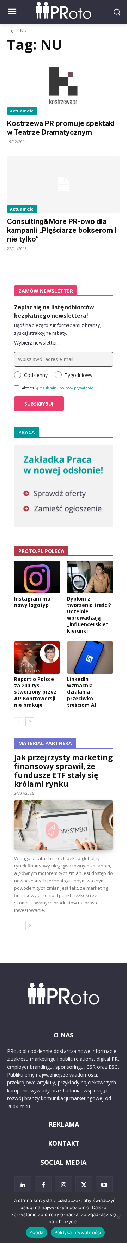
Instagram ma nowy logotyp (32, 601)
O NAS (63, 1035)
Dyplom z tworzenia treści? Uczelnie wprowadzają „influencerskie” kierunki (89, 614)
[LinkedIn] (22, 1184)
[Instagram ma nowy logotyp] (37, 577)
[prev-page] (18, 721)
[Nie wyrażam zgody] (118, 1217)
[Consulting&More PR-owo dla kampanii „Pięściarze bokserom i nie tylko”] (63, 184)
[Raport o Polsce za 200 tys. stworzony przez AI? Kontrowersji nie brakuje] (37, 657)
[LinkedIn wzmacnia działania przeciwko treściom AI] (90, 657)
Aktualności (22, 111)
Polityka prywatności (77, 1232)
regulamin (48, 387)
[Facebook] (43, 1184)
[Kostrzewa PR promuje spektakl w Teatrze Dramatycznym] (63, 86)
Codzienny (36, 375)
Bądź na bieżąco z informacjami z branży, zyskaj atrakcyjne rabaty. (57, 329)
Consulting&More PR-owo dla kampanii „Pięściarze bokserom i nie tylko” (61, 230)
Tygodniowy (78, 375)
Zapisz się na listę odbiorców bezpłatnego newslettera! (54, 311)
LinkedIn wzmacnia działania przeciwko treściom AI (81, 692)
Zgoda (36, 1232)
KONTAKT (63, 1143)
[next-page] (29, 721)
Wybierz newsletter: (36, 342)
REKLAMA (63, 1124)
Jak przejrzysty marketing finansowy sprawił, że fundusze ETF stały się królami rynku (63, 770)
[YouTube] (104, 1184)
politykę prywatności (77, 387)
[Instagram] (63, 1184)
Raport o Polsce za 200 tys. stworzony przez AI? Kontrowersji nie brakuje (35, 692)
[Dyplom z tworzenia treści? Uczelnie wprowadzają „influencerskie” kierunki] (90, 577)
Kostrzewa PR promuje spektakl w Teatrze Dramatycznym (61, 127)
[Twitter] (83, 1184)
